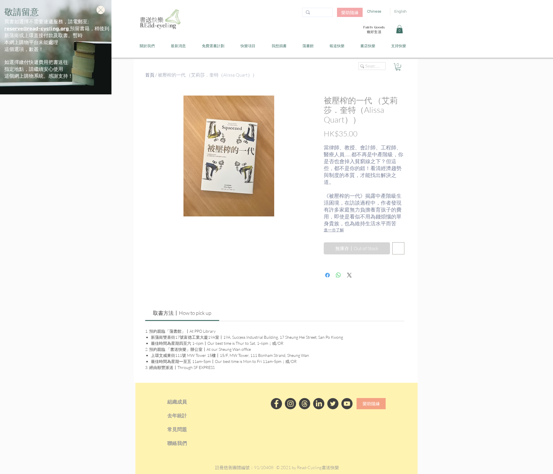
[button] (101, 10)
